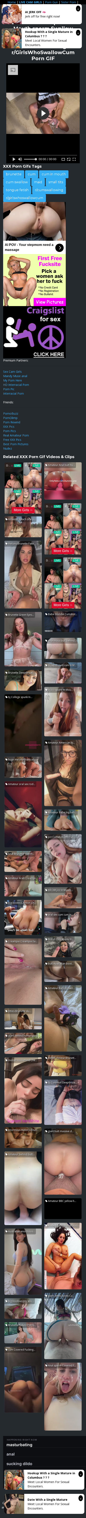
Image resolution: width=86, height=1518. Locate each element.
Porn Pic (8, 389)
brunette (14, 174)
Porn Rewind (11, 422)
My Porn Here (12, 380)
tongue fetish (17, 190)
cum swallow (17, 182)
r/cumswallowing (49, 190)
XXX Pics (8, 427)
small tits (55, 182)
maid (38, 182)
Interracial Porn (13, 393)
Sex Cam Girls (12, 372)
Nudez (7, 448)
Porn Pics (9, 431)
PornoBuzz (10, 413)
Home (12, 2)
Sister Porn (68, 2)
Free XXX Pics (12, 440)
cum (31, 174)
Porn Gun (51, 2)
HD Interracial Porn (16, 385)
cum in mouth (54, 174)
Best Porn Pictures (15, 444)
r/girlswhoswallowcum (24, 198)
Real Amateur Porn (16, 435)
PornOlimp (10, 418)
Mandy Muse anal (15, 376)
